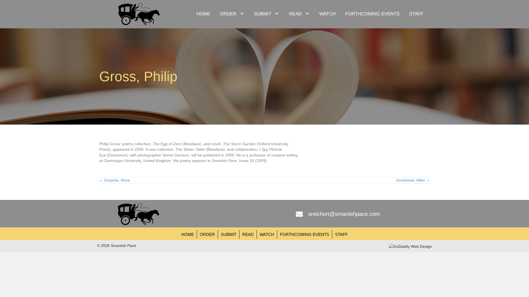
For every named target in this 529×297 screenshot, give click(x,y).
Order (207, 234)
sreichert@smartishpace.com (344, 214)
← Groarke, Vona (114, 180)
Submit (228, 234)
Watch (267, 234)
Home (187, 234)
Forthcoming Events (304, 234)
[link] (203, 13)
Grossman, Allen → (413, 180)
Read (248, 234)
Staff (341, 234)
